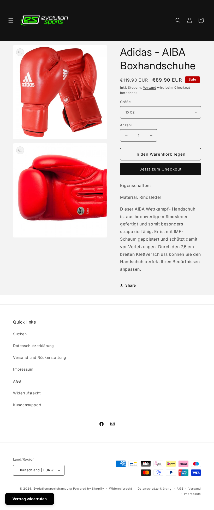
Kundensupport (27, 405)
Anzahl (126, 125)
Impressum (23, 369)
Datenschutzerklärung (33, 345)
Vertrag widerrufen (30, 499)
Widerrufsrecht (27, 393)
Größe (125, 102)
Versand (149, 87)
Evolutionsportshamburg (52, 488)
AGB (17, 381)
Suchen (20, 334)
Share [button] (130, 285)
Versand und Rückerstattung (39, 357)
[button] (11, 20)
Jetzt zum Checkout (161, 169)
